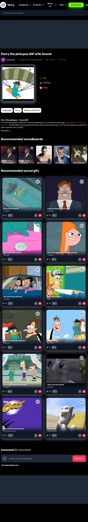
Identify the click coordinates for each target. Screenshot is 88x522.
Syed (49, 299)
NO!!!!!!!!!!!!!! (51, 429)
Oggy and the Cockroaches (13, 429)
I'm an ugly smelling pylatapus (15, 385)
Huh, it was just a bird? (12, 253)
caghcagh (6, 110)
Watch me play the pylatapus (14, 341)
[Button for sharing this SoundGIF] (40, 215)
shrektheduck (52, 431)
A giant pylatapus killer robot (58, 209)
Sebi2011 (50, 387)
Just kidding (52, 341)
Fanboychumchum (9, 431)
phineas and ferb (32, 110)
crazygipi (6, 211)
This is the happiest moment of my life (62, 253)
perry (17, 110)
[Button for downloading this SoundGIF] (35, 215)
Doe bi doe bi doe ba (11, 209)
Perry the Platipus (54, 297)
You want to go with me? (12, 297)
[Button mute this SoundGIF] (30, 70)
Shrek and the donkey (55, 385)
